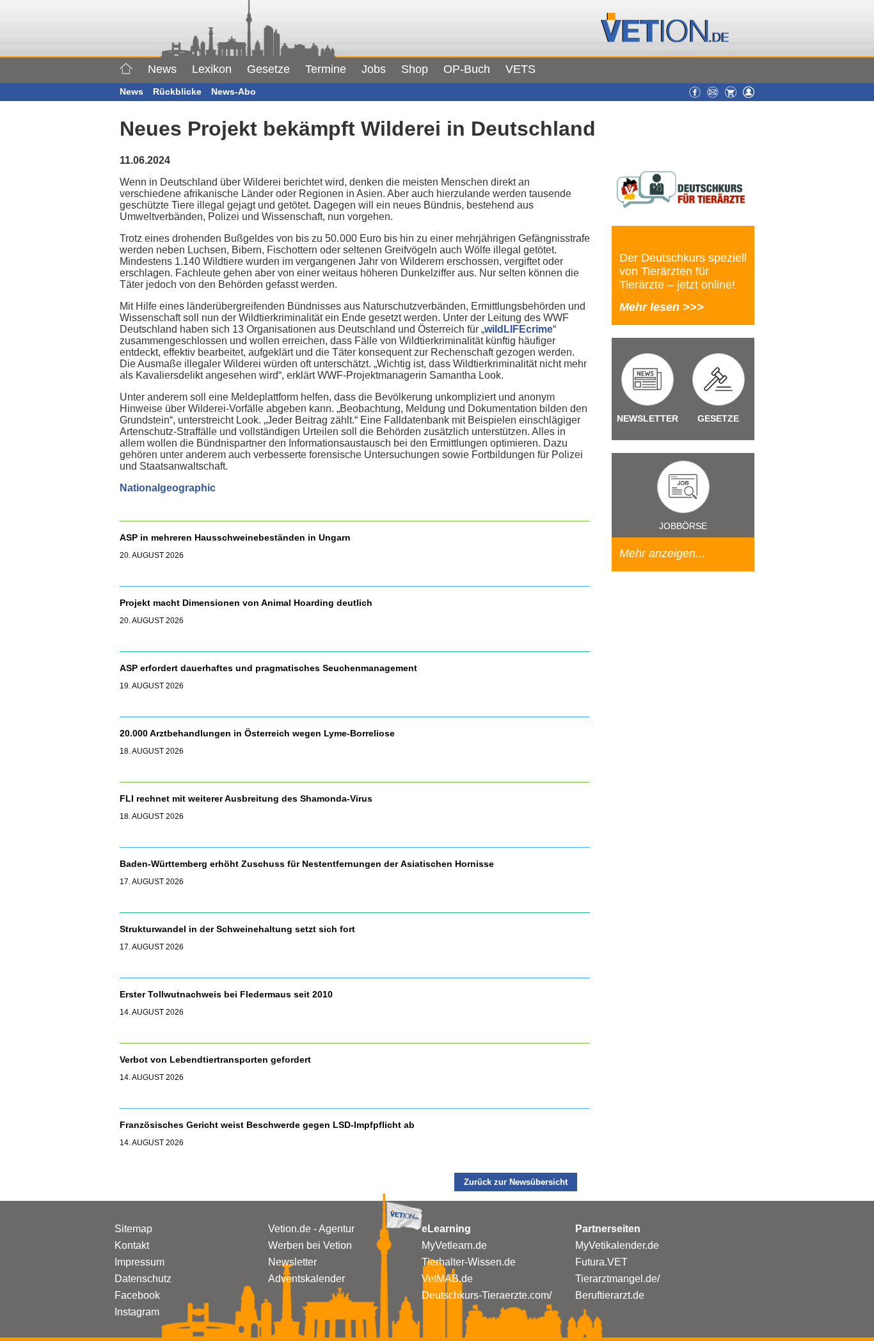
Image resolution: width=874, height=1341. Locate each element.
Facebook (137, 1295)
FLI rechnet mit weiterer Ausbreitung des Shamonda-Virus (246, 798)
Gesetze (268, 69)
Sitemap (133, 1228)
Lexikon (212, 69)
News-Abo (233, 91)
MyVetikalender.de (617, 1245)
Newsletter (292, 1262)
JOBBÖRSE (683, 526)
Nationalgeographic (168, 487)
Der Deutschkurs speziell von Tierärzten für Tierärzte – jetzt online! (683, 271)
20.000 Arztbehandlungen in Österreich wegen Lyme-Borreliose (258, 733)
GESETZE (718, 418)
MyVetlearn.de (454, 1245)
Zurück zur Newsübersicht (516, 1182)
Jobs (374, 69)
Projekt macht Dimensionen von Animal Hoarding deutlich (246, 603)
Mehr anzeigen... (662, 553)
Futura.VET (601, 1262)
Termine (325, 69)
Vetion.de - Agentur (311, 1228)
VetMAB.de (447, 1278)
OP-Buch (466, 69)
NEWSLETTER (647, 418)
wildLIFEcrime (518, 329)
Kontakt (132, 1245)
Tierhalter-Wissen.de (469, 1262)
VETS (520, 69)
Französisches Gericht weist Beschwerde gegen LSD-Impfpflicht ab (267, 1125)
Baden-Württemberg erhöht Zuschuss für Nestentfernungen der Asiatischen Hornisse (307, 864)
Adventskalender (306, 1278)
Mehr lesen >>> (661, 307)
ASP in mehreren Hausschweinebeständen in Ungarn (235, 537)
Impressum (139, 1262)
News (162, 69)
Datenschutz (143, 1278)
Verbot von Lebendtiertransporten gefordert (215, 1059)
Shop (414, 69)
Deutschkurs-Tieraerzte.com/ (487, 1295)
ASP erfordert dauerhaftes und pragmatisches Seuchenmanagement (270, 668)
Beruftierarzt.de (609, 1295)
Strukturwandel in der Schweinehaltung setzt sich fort (237, 929)
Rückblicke (177, 91)
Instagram (137, 1311)
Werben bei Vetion (310, 1245)
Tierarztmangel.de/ (617, 1278)
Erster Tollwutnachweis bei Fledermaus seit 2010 (226, 994)
